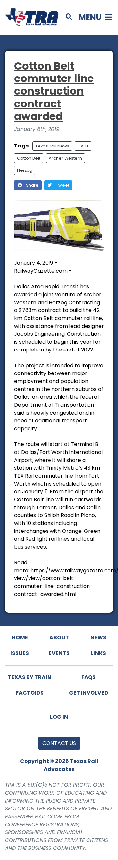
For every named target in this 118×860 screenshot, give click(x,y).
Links (98, 653)
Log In (59, 717)
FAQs (88, 677)
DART (83, 146)
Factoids (30, 693)
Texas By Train (29, 677)
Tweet (62, 185)
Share (32, 185)
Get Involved (88, 693)
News (98, 637)
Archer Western (65, 158)
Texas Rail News (52, 146)
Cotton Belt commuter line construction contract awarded (54, 91)
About (59, 637)
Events (59, 653)
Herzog (24, 170)
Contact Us (59, 743)
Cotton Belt (28, 158)
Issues (19, 653)
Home (20, 637)
